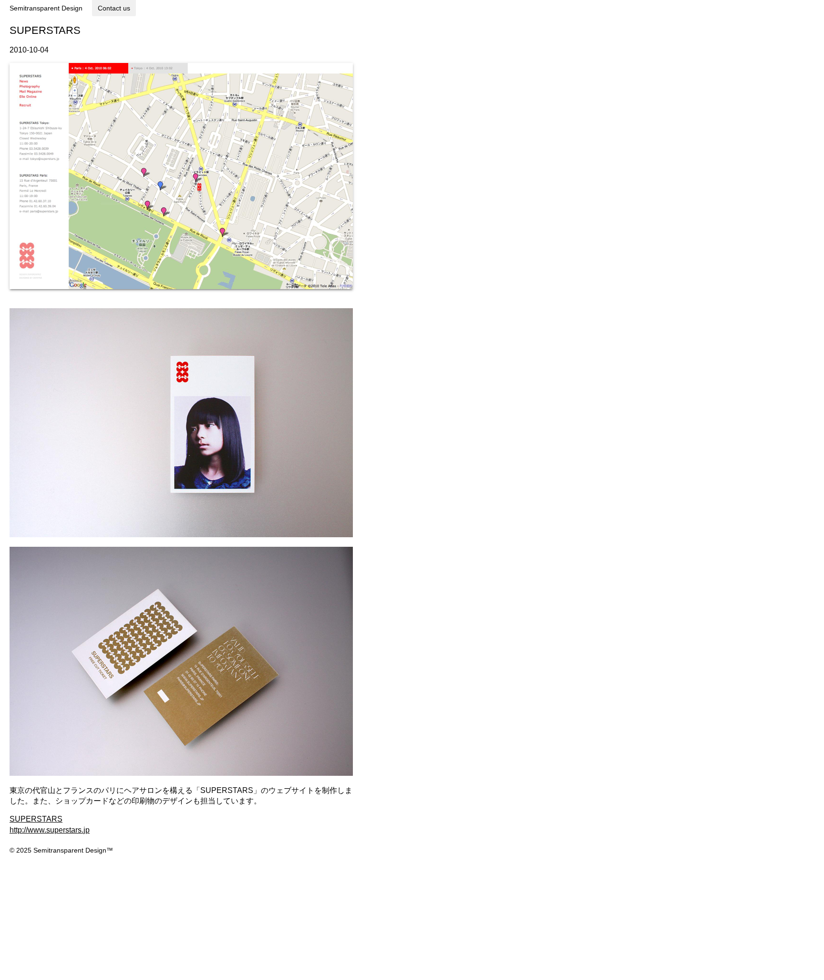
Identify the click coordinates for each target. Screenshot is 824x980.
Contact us (114, 8)
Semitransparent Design (46, 8)
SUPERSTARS (36, 819)
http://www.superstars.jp (50, 830)
